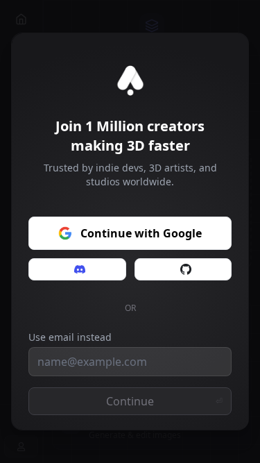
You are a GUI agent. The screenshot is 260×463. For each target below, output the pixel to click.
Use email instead (70, 337)
